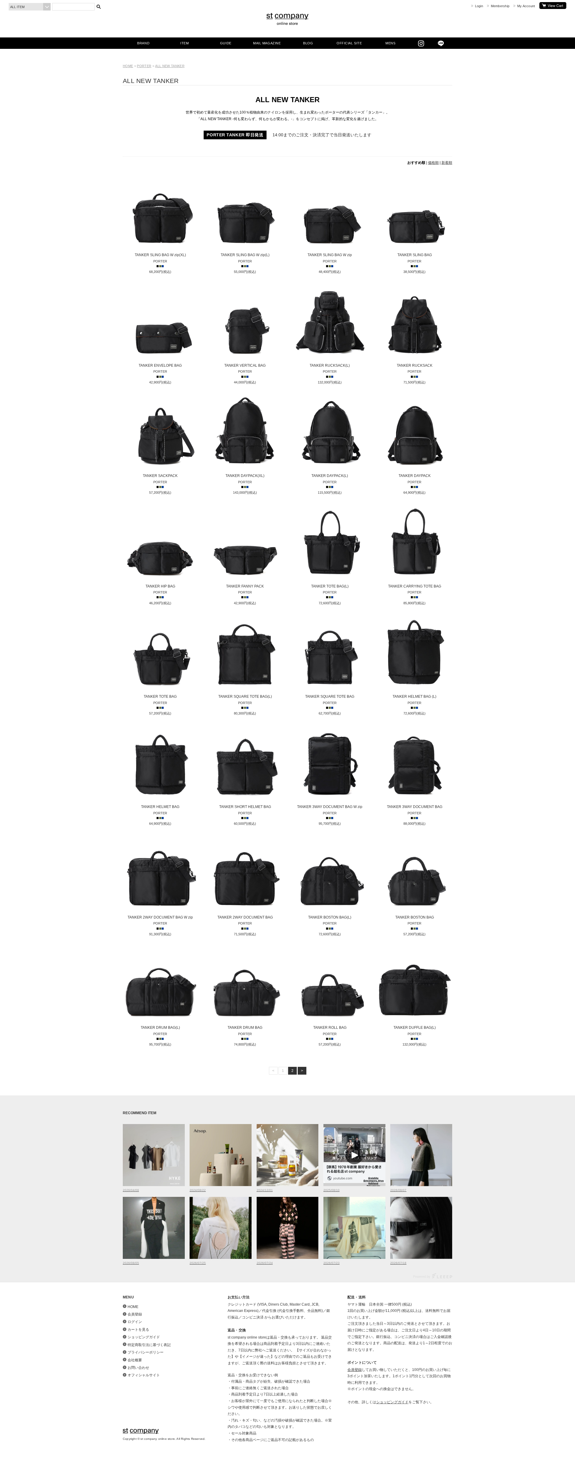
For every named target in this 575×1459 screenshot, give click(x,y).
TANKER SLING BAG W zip (330, 255)
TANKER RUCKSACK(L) (330, 365)
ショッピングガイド (144, 1337)
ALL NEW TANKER (169, 66)
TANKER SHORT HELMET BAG (245, 807)
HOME (128, 66)
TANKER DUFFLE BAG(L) (415, 1027)
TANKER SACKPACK (160, 476)
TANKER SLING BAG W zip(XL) (160, 255)
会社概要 (135, 1360)
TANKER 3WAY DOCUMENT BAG (414, 807)
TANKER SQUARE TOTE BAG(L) (245, 696)
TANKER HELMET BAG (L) (414, 696)
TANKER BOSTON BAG (414, 917)
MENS (390, 43)
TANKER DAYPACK (415, 476)
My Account (526, 6)
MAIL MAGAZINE (267, 43)
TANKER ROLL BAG (329, 1027)
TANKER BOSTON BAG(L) (329, 917)
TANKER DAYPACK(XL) (245, 476)
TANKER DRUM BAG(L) (160, 1027)
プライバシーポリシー (146, 1352)
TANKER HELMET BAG (160, 807)
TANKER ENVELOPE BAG (160, 365)
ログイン (135, 1322)
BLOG (308, 43)
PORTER (144, 66)
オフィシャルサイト (144, 1375)
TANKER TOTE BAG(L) (330, 586)
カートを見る (552, 5)
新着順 (446, 163)
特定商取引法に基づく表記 (149, 1345)
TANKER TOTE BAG (160, 696)
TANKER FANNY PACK (245, 586)
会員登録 (135, 1314)
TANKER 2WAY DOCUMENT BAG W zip (160, 917)
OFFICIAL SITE (349, 43)
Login (479, 6)
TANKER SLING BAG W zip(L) (245, 255)
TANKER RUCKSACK (414, 365)
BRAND (143, 43)
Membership (500, 6)
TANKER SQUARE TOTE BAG (329, 696)
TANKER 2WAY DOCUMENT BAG (245, 917)
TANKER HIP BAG (160, 586)
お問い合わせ (138, 1368)
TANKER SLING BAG (414, 255)
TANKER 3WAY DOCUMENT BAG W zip (329, 807)
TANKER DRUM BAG (245, 1027)
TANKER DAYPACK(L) (329, 476)
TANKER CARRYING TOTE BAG (414, 586)
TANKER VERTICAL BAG (245, 365)
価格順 (433, 163)
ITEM (184, 43)
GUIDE (225, 43)
